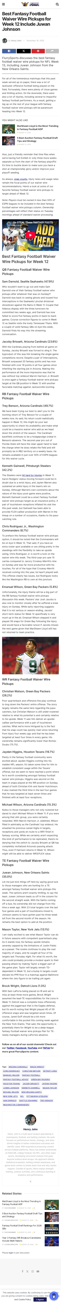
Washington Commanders (16, 1105)
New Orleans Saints (32, 1092)
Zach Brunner (10, 1208)
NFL (22, 1096)
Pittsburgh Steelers (37, 1096)
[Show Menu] (3, 4)
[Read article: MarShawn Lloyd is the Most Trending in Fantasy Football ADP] (8, 128)
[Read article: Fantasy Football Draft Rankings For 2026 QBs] (52, 1229)
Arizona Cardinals (18, 1067)
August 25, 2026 (24, 1232)
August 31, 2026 (24, 132)
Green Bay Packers (40, 1079)
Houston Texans (11, 1084)
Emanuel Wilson (11, 1075)
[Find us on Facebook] (22, 1271)
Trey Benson (46, 1100)
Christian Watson (31, 1071)
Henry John (16, 40)
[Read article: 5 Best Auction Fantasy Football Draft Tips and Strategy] (8, 140)
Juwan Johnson (11, 1088)
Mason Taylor (50, 1088)
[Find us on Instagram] (32, 1271)
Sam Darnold (9, 1100)
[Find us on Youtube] (38, 1271)
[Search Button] (57, 4)
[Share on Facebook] (9, 51)
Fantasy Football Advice (15, 1079)
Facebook (21, 1047)
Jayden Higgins (49, 1084)
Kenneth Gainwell (31, 1088)
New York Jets (10, 1096)
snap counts (20, 179)
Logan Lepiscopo (11, 1220)
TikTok (46, 1047)
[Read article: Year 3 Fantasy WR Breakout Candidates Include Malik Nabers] (52, 1241)
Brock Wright (37, 1067)
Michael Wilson (11, 1092)
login (11, 1252)
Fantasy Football (31, 1075)
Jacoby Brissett (31, 1084)
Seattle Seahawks (28, 1100)
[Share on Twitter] (24, 51)
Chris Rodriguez (11, 1071)
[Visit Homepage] (30, 4)
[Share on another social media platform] (52, 51)
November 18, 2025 (35, 40)
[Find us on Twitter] (27, 1271)
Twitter (10, 1047)
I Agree (40, 1299)
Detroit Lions (50, 1071)
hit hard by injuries (32, 475)
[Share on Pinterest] (38, 51)
